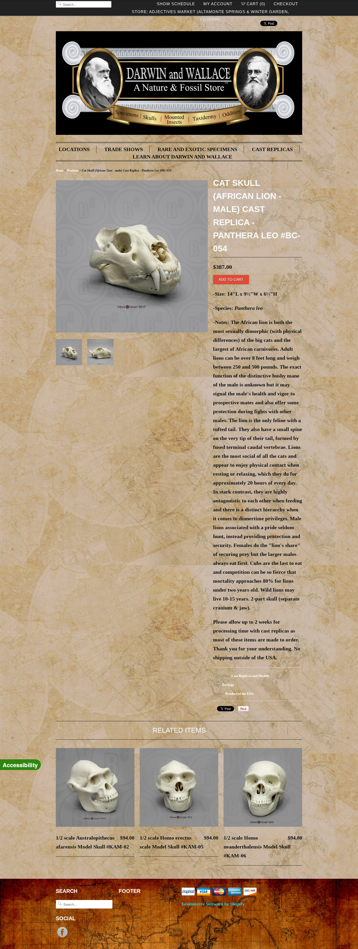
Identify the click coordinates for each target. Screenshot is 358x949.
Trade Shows (123, 149)
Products (72, 170)
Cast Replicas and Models (250, 676)
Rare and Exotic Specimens (197, 149)
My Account (217, 4)
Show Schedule (176, 4)
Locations (74, 149)
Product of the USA (239, 694)
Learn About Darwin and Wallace (182, 157)
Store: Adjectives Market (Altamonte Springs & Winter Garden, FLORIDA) (210, 12)
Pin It (243, 708)
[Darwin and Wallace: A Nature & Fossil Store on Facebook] (62, 937)
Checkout (286, 4)
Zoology (228, 685)
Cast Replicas (272, 149)
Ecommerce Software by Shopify (213, 904)
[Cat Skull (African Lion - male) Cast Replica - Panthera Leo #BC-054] (132, 330)
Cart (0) (256, 4)
